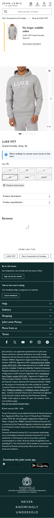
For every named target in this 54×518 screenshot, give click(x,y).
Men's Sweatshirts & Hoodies (14, 18)
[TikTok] (47, 343)
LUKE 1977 (10, 256)
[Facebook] (6, 343)
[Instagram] (39, 343)
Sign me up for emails (13, 276)
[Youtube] (22, 343)
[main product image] (15, 36)
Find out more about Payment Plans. (15, 404)
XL (6, 178)
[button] (50, 4)
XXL (24, 178)
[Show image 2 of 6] (51, 99)
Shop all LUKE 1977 (40, 18)
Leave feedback (10, 295)
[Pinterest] (31, 343)
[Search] (6, 12)
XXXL (41, 178)
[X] (14, 343)
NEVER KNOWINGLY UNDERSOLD (27, 507)
